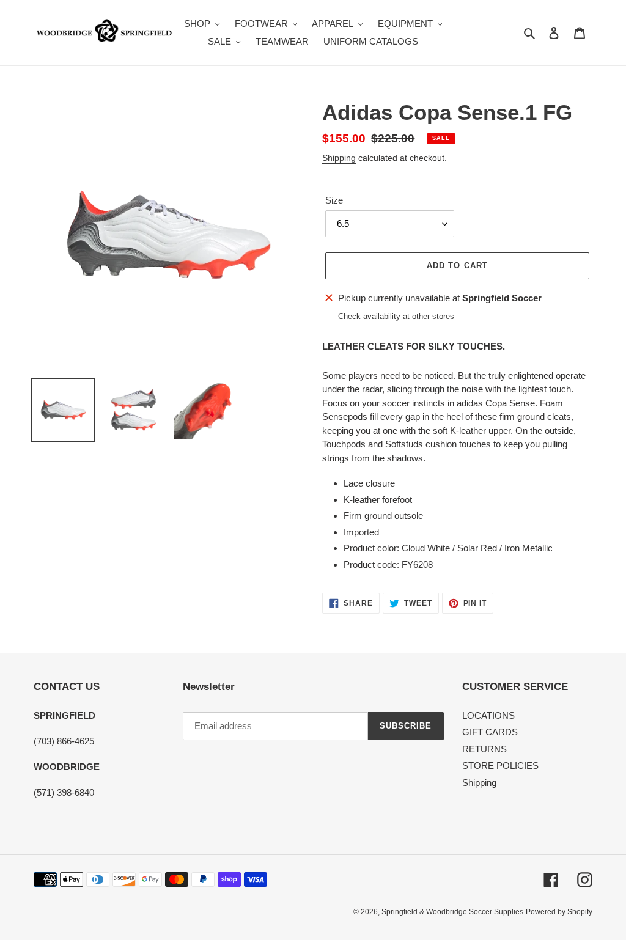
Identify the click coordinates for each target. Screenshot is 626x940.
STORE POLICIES (500, 765)
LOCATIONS (488, 715)
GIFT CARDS (490, 732)
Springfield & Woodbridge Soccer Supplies (452, 912)
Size (334, 200)
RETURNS (484, 749)
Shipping (339, 158)
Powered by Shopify (559, 912)
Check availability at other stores (396, 316)
